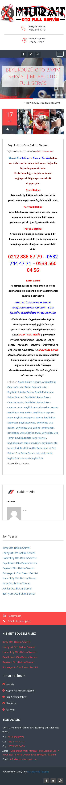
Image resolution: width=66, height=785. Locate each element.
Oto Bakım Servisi (25, 453)
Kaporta (10, 684)
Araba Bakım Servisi (35, 387)
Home (31, 98)
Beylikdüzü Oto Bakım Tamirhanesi (35, 427)
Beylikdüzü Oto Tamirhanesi (35, 448)
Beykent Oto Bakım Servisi (18, 568)
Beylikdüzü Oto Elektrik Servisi (23, 432)
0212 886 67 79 (25, 256)
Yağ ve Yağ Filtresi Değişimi (20, 690)
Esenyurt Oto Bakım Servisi (18, 553)
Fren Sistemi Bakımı (16, 696)
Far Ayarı (10, 709)
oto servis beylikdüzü (31, 458)
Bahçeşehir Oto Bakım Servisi (20, 573)
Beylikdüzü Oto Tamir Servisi (30, 437)
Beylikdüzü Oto (27, 422)
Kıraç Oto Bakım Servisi (16, 548)
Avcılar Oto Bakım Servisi (17, 588)
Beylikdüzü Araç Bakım (19, 412)
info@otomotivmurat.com (23, 759)
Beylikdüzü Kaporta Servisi (28, 417)
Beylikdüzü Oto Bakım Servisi (27, 145)
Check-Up (11, 703)
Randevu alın (14, 615)
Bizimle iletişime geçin (18, 621)
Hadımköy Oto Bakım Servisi (19, 558)
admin (38, 151)
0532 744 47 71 (17, 741)
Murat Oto (15, 158)
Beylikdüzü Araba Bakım (20, 392)
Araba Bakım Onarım (49, 98)
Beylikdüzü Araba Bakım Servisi (41, 407)
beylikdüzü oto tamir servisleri (23, 443)
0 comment (48, 151)
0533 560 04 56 (17, 746)
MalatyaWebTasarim (38, 771)
